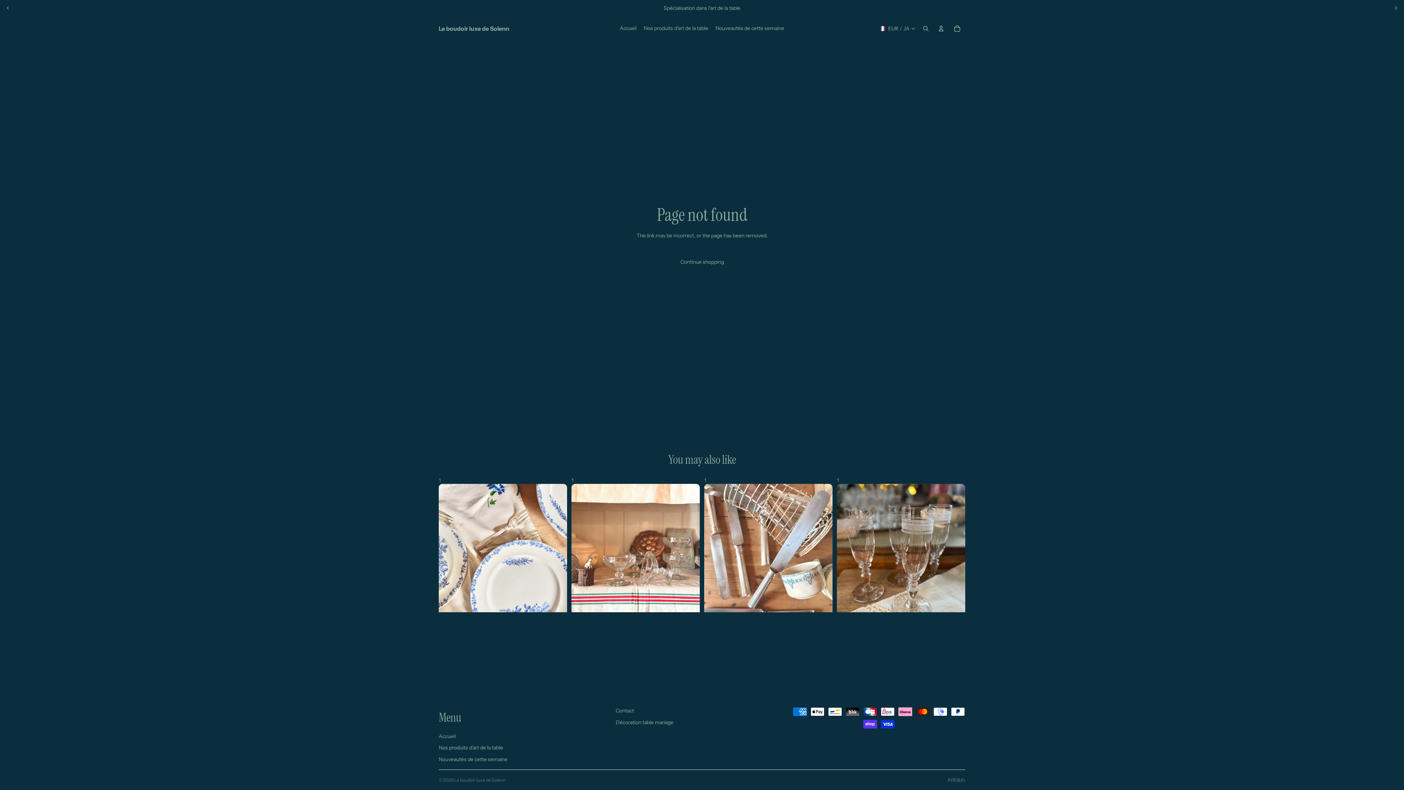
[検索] (926, 28)
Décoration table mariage (644, 722)
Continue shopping (702, 262)
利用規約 (956, 780)
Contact (625, 710)
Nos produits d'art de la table (471, 747)
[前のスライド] (8, 8)
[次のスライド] (1396, 8)
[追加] (555, 600)
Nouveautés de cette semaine (473, 759)
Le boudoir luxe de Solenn (480, 780)
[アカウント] (941, 28)
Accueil (447, 736)
